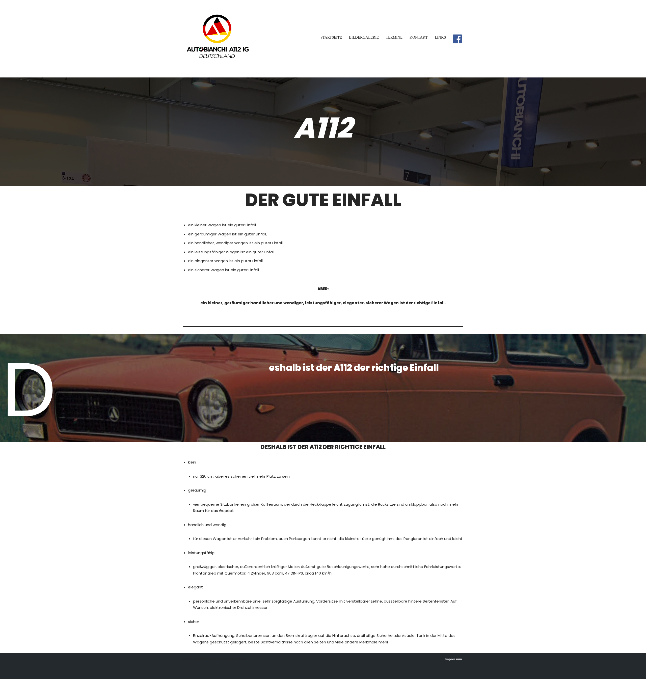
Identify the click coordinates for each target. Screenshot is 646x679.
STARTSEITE (331, 37)
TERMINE (394, 37)
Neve (188, 659)
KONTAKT (419, 37)
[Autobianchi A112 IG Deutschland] (217, 39)
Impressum (453, 659)
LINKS (440, 37)
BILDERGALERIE (364, 37)
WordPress (236, 659)
